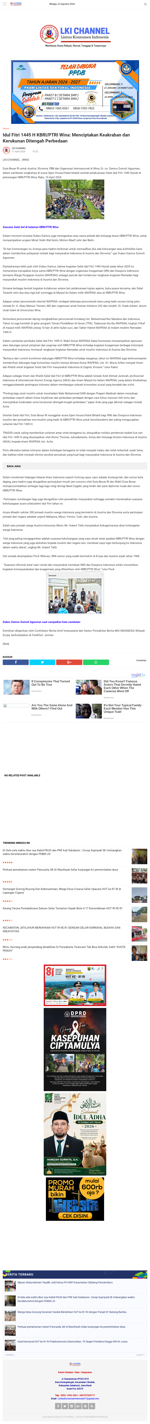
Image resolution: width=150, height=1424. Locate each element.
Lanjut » (140, 1355)
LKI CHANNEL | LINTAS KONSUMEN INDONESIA (84, 1417)
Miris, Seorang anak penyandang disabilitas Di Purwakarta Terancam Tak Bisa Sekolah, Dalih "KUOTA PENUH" (64, 948)
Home (6, 128)
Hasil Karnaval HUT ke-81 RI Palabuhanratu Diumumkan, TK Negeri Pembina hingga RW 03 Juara (73, 1341)
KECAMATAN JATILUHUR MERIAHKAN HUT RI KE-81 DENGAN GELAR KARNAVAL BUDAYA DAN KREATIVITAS (61, 929)
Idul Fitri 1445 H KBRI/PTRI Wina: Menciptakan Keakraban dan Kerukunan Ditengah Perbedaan (66, 138)
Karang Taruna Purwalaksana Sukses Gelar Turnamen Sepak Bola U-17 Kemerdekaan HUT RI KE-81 (63, 908)
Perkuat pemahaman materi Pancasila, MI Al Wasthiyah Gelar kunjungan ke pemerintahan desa (60, 869)
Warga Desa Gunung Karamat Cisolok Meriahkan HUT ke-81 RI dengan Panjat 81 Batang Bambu (72, 1312)
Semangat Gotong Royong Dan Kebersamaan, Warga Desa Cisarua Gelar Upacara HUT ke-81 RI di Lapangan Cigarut (62, 890)
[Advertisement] (75, 748)
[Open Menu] (4, 4)
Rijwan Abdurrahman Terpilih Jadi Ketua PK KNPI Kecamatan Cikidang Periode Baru (65, 1282)
